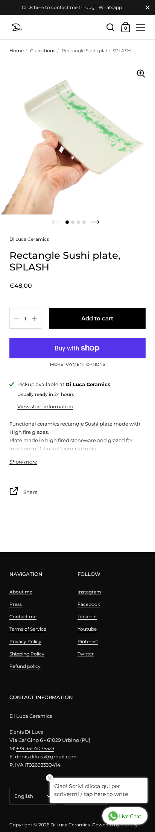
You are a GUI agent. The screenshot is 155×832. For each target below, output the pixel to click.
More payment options (77, 364)
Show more (23, 462)
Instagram (89, 592)
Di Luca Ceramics (70, 824)
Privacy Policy (25, 641)
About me (20, 592)
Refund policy (25, 666)
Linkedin (87, 616)
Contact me (22, 616)
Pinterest (88, 641)
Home (16, 50)
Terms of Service (27, 629)
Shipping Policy (26, 654)
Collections (42, 50)
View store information (45, 406)
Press (15, 604)
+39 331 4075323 (35, 748)
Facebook (89, 604)
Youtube (87, 629)
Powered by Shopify (115, 824)
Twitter (86, 654)
